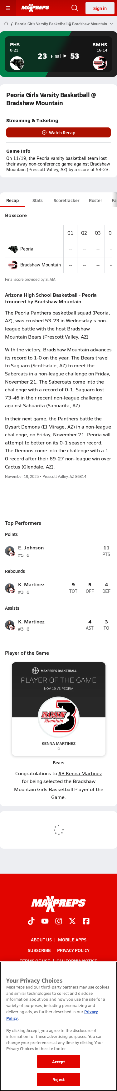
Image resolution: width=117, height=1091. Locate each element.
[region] (58, 1026)
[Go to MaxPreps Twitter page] (72, 921)
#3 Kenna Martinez (80, 773)
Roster (95, 200)
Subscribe (39, 950)
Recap (12, 200)
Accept (58, 1061)
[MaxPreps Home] (35, 8)
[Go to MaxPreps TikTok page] (31, 921)
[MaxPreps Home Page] (6, 24)
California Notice (76, 961)
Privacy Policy (73, 950)
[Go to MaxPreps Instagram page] (58, 921)
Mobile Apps (72, 939)
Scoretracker (66, 200)
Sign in (100, 8)
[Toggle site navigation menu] (8, 8)
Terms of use (35, 961)
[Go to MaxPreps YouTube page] (45, 921)
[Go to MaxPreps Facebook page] (86, 921)
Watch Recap (62, 132)
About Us (41, 939)
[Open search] (75, 8)
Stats (37, 200)
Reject (58, 1079)
